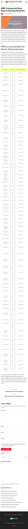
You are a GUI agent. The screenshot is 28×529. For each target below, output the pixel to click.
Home (2, 5)
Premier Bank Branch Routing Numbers (9, 493)
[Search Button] (25, 457)
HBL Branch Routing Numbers (7, 498)
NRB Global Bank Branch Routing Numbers (10, 504)
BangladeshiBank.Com (12, 523)
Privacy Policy (20, 514)
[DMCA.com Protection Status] (14, 518)
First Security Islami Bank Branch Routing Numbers (11, 502)
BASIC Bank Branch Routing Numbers (9, 491)
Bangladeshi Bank (8, 13)
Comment (3, 410)
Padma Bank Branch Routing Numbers (9, 495)
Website (3, 438)
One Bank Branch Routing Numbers (8, 500)
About (9, 514)
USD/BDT (11, 484)
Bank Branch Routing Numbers (9, 5)
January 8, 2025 (18, 13)
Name (2, 426)
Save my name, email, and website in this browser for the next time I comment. (14, 444)
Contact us (14, 514)
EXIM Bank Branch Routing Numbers (8, 506)
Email (2, 432)
